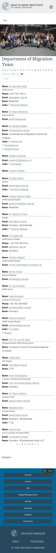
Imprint (15, 541)
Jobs (28, 488)
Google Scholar (11, 149)
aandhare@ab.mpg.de (19, 325)
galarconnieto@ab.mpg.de (21, 203)
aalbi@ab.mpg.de (17, 247)
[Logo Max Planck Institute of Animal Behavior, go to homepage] (23, 6)
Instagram (28, 508)
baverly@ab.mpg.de (18, 415)
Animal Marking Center (28, 495)
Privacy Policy (37, 541)
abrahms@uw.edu (17, 119)
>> (37, 444)
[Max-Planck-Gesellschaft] (16, 533)
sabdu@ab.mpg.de (18, 97)
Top (50, 471)
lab (12, 422)
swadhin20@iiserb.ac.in (20, 160)
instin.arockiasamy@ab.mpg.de (24, 383)
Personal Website (19, 105)
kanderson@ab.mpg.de (20, 307)
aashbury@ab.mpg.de (19, 401)
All (22, 74)
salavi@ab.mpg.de (18, 221)
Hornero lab (16, 141)
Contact (28, 481)
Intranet (28, 475)
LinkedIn (15, 329)
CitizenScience (11, 145)
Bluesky (8, 333)
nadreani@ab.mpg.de (19, 130)
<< (17, 444)
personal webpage (19, 189)
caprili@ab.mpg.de (18, 365)
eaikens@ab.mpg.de (18, 185)
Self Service (28, 521)
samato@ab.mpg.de (18, 279)
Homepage (16, 164)
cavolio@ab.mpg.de (18, 437)
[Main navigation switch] (51, 7)
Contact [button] (6, 457)
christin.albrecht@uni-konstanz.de (25, 265)
